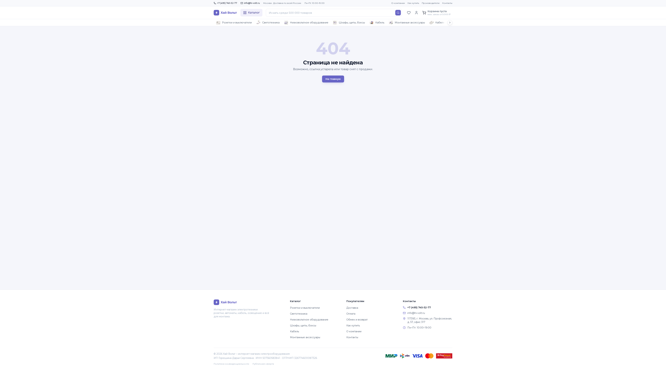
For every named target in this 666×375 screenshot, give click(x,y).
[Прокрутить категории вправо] (449, 22)
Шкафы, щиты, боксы (352, 22)
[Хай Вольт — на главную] (225, 12)
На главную (333, 79)
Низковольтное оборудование (309, 22)
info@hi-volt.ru (252, 3)
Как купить (413, 3)
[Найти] (398, 12)
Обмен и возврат (357, 319)
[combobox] (334, 12)
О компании (398, 3)
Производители (430, 3)
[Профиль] (416, 12)
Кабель (379, 22)
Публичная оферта (263, 363)
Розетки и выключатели (237, 22)
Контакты (447, 3)
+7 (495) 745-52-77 (227, 3)
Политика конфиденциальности (231, 363)
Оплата (350, 313)
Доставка (352, 307)
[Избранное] (408, 12)
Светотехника (271, 22)
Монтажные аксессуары (410, 22)
